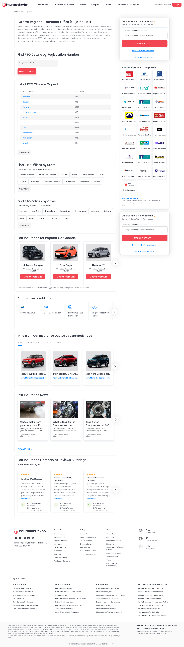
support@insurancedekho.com (33, 543)
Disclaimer (110, 544)
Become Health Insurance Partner (150, 595)
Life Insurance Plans (103, 605)
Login (177, 5)
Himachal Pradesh (52, 181)
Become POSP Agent (128, 4)
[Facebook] (15, 538)
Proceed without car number (143, 51)
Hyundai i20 (98, 265)
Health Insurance (60, 541)
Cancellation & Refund (89, 551)
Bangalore (50, 211)
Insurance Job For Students (148, 612)
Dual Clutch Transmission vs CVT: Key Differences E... (98, 423)
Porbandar (27, 138)
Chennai (95, 211)
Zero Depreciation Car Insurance (25, 595)
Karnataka (84, 181)
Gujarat (23, 181)
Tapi (24, 122)
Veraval (26, 107)
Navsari (26, 102)
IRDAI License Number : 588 (150, 628)
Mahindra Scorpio (33, 265)
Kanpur (65, 218)
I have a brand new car (143, 57)
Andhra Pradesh (27, 174)
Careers (109, 560)
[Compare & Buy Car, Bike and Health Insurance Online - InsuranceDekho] (15, 5)
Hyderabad (65, 211)
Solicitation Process (113, 553)
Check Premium (33, 276)
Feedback (110, 537)
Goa (101, 174)
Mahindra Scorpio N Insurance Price (105, 373)
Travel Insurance (60, 558)
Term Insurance (60, 547)
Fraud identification (113, 541)
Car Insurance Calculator (23, 592)
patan (25, 117)
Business (57, 554)
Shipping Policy (86, 544)
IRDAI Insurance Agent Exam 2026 (150, 605)
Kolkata (107, 211)
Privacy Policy (85, 534)
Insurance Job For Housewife (149, 609)
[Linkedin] (28, 538)
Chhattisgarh (88, 174)
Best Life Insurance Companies (108, 602)
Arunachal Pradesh (47, 174)
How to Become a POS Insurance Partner (153, 602)
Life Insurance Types (104, 592)
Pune (31, 218)
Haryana (35, 181)
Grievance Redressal (88, 537)
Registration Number (27, 63)
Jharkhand (70, 181)
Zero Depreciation (52, 312)
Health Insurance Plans (63, 588)
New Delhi (36, 211)
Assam (64, 174)
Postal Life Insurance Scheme (107, 588)
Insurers (133, 198)
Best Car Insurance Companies (25, 609)
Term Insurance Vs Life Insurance (108, 598)
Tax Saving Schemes (62, 561)
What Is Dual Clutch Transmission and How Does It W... (64, 423)
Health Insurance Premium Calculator (69, 605)
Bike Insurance (59, 537)
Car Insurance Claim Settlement (25, 605)
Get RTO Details (27, 71)
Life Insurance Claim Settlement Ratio (110, 595)
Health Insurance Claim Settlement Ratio (70, 598)
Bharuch (26, 97)
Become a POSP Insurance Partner (150, 588)
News (108, 4)
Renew (83, 4)
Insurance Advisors (64, 4)
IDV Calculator (18, 598)
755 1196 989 (24, 546)
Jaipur (41, 218)
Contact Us (110, 534)
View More (24, 152)
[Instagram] (24, 538)
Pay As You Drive (27, 312)
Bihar (74, 174)
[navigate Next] (116, 263)
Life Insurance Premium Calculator (109, 612)
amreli (25, 143)
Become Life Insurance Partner (149, 598)
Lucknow (53, 218)
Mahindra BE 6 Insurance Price (70, 373)
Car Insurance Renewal (22, 588)
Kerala (97, 181)
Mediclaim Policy (61, 595)
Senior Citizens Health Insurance (67, 612)
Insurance (43, 4)
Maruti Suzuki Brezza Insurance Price (41, 373)
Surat (25, 127)
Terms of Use (85, 547)
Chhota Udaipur (29, 112)
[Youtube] (20, 538)
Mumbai (23, 211)
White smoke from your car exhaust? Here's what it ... (30, 423)
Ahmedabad (28, 132)
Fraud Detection (86, 541)
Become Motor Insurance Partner (150, 592)
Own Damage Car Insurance (24, 602)
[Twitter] (32, 538)
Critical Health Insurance (64, 602)
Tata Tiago (65, 265)
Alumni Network (112, 557)
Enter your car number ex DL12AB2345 (139, 35)
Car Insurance (59, 534)
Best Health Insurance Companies (68, 592)
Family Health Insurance (64, 609)
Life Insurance (59, 544)
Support (95, 4)
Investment (58, 551)
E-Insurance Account (88, 554)
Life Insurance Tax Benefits (106, 609)
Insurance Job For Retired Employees (152, 615)
